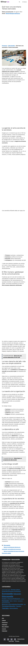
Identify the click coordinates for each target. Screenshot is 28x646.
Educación (17, 594)
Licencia (4, 628)
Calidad (4, 620)
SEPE (25, 604)
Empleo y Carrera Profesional (11, 599)
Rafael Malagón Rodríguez (13, 13)
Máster (11, 600)
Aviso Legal (11, 641)
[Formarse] (5, 2)
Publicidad (4, 624)
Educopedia (11, 45)
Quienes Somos (20, 639)
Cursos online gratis (6, 589)
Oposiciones (20, 600)
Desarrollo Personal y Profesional (11, 591)
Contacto (17, 641)
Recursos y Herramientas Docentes (12, 604)
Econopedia (7, 593)
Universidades (13, 608)
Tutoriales (5, 608)
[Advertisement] (14, 29)
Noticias (15, 600)
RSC (3, 618)
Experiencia (5, 622)
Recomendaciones (6, 602)
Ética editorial (5, 626)
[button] (19, 2)
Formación (5, 601)
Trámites (18, 606)
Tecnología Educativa (8, 606)
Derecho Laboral (15, 589)
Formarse (4, 45)
